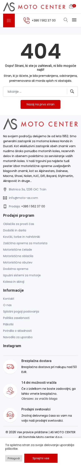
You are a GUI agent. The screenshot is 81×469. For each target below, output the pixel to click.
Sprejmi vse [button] (41, 458)
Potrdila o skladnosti (17, 331)
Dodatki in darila (14, 230)
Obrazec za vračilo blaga (39, 399)
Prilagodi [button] (14, 458)
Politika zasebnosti (16, 318)
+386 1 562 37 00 (33, 206)
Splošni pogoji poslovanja (21, 311)
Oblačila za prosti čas (18, 224)
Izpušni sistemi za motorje (22, 275)
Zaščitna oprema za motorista (25, 243)
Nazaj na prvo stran (40, 104)
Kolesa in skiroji (13, 282)
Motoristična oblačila (18, 256)
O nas (7, 305)
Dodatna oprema (15, 269)
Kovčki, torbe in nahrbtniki (21, 237)
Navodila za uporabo (18, 337)
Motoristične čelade (17, 250)
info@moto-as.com (23, 198)
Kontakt (8, 299)
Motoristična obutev (17, 262)
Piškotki (8, 324)
